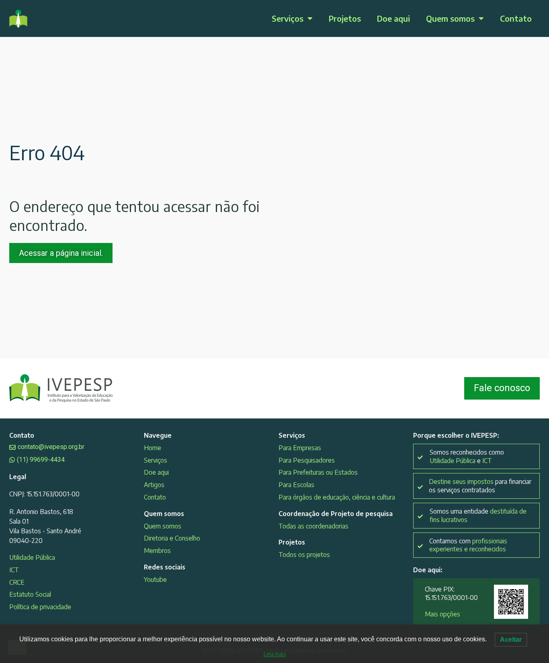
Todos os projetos (304, 555)
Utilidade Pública (32, 557)
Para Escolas (296, 485)
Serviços (287, 18)
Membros (157, 551)
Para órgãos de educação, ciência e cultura (337, 497)
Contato (516, 18)
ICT (14, 570)
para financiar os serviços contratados (480, 485)
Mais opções (442, 614)
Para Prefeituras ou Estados (318, 472)
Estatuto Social (30, 594)
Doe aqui (393, 18)
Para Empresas (300, 448)
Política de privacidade (40, 607)
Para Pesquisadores (307, 460)
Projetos (345, 18)
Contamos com (468, 545)
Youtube (155, 579)
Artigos (154, 485)
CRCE (17, 582)
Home (152, 448)
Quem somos (450, 18)
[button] (476, 486)
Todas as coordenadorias (313, 526)
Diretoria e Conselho (172, 538)
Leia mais (275, 654)
